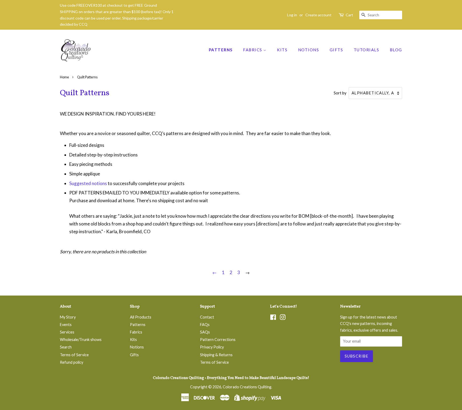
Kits (282, 49)
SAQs (205, 332)
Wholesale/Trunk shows (81, 339)
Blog (396, 49)
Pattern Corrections (218, 339)
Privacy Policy (212, 347)
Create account (318, 15)
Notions (308, 49)
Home (64, 77)
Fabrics (253, 49)
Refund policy (71, 362)
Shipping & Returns (216, 354)
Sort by (340, 92)
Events (66, 324)
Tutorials (366, 49)
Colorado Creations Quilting (247, 387)
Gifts (336, 49)
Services (67, 332)
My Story (68, 317)
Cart (349, 15)
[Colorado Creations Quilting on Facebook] (273, 318)
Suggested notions (88, 183)
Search (66, 347)
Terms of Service (74, 354)
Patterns (221, 49)
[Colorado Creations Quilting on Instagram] (283, 318)
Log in (292, 15)
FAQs (205, 324)
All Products (140, 317)
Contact (207, 317)
